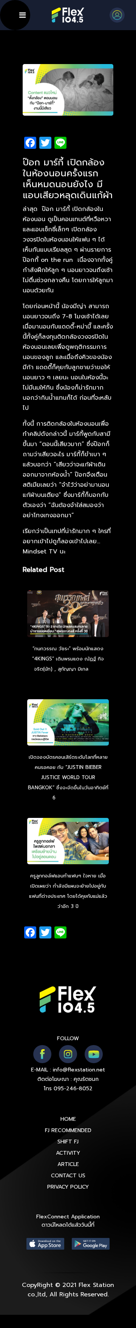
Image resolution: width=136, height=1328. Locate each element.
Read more (70, 797)
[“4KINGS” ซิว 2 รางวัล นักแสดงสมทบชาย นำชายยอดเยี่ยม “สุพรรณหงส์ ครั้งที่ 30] (68, 614)
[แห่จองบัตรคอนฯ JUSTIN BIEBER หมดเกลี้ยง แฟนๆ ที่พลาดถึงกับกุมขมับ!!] (68, 723)
